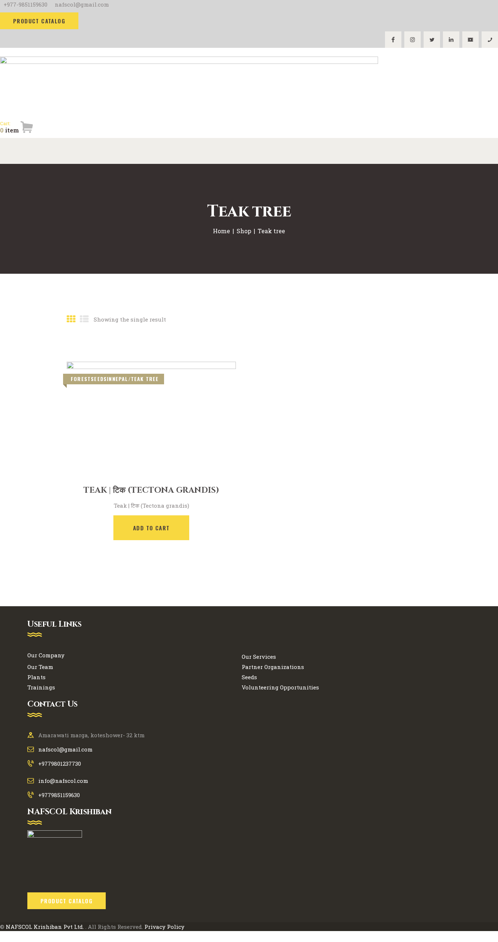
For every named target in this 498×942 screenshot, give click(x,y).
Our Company (46, 655)
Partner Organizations (273, 666)
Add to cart (151, 528)
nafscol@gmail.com (65, 749)
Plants (36, 677)
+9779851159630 (59, 795)
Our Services (259, 656)
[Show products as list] (84, 319)
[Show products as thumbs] (71, 319)
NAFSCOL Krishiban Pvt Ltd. (45, 926)
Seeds (249, 677)
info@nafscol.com (63, 780)
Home (221, 231)
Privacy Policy (164, 926)
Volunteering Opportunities (280, 687)
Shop (244, 231)
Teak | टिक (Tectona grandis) (151, 490)
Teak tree (145, 378)
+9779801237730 (59, 763)
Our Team (40, 666)
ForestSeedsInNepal (99, 378)
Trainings (41, 687)
